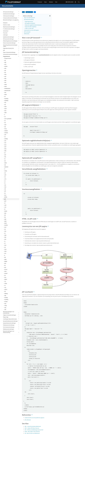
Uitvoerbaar (5, 31)
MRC (5, 221)
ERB (5, 150)
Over (56, 2)
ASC (5, 102)
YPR (5, 309)
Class (5, 128)
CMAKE (6, 130)
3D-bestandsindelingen (8, 11)
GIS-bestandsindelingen (8, 39)
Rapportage (5, 317)
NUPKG (6, 225)
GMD (5, 162)
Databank (5, 22)
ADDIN (5, 66)
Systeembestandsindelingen (9, 323)
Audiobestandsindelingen (9, 13)
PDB (5, 235)
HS (5, 177)
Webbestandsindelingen (8, 329)
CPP (5, 134)
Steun (45, 2)
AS (5, 96)
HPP (5, 175)
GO (5, 165)
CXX (5, 142)
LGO (5, 205)
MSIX (5, 223)
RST (5, 267)
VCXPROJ (6, 299)
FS (4, 159)
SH (5, 275)
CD (5, 122)
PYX (5, 253)
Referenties (26, 33)
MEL (5, 213)
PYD (5, 245)
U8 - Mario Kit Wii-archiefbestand (32, 433)
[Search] (78, 2)
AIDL (5, 74)
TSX (5, 287)
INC (5, 185)
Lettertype (5, 34)
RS (5, 265)
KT (5, 203)
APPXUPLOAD (7, 90)
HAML (5, 171)
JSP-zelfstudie (28, 419)
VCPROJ (6, 297)
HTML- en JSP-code (29, 28)
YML (5, 307)
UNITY (5, 289)
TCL (5, 281)
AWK (5, 112)
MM (5, 219)
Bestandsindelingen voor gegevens (11, 20)
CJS (5, 126)
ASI (5, 104)
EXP (5, 154)
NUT (5, 227)
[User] (75, 2)
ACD (5, 64)
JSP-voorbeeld (27, 32)
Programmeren (6, 56)
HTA (5, 179)
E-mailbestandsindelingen (9, 28)
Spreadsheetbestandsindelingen (10, 321)
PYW (5, 251)
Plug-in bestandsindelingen (9, 52)
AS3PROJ (6, 100)
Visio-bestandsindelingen (8, 327)
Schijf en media (6, 24)
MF (5, 215)
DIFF (5, 146)
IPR (5, 189)
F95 (5, 156)
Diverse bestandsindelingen (9, 43)
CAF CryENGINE (7, 118)
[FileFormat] (14, 2)
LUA (5, 207)
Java (5, 195)
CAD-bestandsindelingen (8, 16)
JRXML (5, 197)
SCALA (5, 269)
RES (5, 263)
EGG (5, 148)
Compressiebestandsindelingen (10, 18)
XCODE (6, 301)
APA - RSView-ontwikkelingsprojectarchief (34, 429)
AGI (5, 70)
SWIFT (5, 279)
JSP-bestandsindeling (29, 19)
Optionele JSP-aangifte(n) (30, 26)
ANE (5, 80)
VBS (5, 295)
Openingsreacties (29, 21)
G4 (5, 161)
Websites (51, 2)
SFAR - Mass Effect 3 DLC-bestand (32, 431)
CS (5, 136)
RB (5, 257)
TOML (5, 283)
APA (5, 82)
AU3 (5, 110)
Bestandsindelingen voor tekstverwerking (8, 331)
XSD (5, 303)
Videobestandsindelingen (8, 325)
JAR (5, 191)
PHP (5, 239)
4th (5, 60)
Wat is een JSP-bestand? (29, 17)
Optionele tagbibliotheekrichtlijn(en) (33, 25)
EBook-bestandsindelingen (9, 26)
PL (4, 241)
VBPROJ (6, 293)
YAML (5, 305)
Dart (5, 144)
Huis (23, 12)
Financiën (5, 33)
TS (5, 285)
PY (5, 243)
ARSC (5, 94)
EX (5, 152)
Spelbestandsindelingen (8, 37)
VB (5, 291)
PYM (5, 249)
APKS (5, 84)
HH (5, 173)
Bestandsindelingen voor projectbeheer (8, 312)
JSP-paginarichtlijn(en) (30, 23)
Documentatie (7, 6)
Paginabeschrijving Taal (8, 48)
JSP (5, 199)
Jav (5, 193)
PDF (4, 50)
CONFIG (6, 132)
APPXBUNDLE (7, 88)
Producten (40, 2)
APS (5, 92)
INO (5, 187)
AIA (5, 72)
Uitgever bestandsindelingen (9, 315)
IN (4, 183)
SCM (5, 271)
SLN (5, 277)
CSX (5, 140)
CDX (5, 124)
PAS (5, 231)
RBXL (5, 259)
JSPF (5, 201)
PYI (5, 247)
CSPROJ (6, 138)
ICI (5, 181)
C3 (5, 116)
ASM (5, 106)
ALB (5, 76)
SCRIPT (6, 273)
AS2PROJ (6, 98)
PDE (5, 237)
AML (5, 78)
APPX (5, 86)
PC (5, 233)
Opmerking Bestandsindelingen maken (10, 45)
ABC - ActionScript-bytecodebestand (33, 426)
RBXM (5, 261)
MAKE (5, 211)
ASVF (5, 108)
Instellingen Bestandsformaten (10, 319)
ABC (5, 62)
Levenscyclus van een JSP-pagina (31, 30)
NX (5, 229)
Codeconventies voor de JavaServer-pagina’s (34, 417)
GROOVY (6, 167)
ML (5, 217)
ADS (5, 68)
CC (5, 120)
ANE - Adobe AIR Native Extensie (32, 428)
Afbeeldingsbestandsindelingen (10, 41)
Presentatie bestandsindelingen (10, 54)
